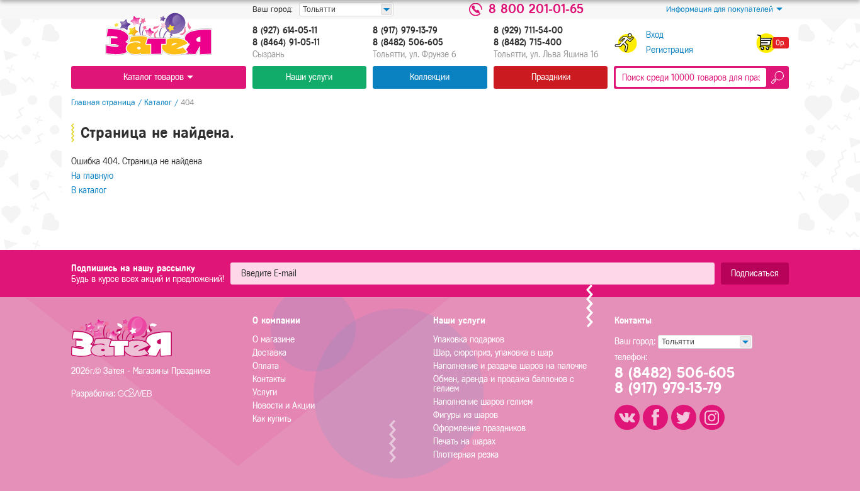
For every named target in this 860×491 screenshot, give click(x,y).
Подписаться (755, 273)
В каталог (88, 190)
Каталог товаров (153, 77)
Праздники (550, 77)
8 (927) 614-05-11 (284, 30)
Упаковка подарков (468, 339)
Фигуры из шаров (465, 415)
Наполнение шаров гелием (483, 402)
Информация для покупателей (719, 9)
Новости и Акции (283, 405)
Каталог (158, 102)
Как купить (271, 419)
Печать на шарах (464, 441)
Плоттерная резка (466, 455)
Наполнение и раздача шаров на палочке (510, 366)
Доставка (269, 353)
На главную (92, 176)
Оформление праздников (479, 428)
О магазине (273, 339)
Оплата (265, 366)
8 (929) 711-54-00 (528, 30)
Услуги (264, 392)
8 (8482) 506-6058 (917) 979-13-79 (674, 380)
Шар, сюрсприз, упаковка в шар (493, 353)
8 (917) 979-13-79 (405, 30)
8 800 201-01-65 (536, 9)
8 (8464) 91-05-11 (286, 42)
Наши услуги (309, 77)
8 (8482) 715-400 (528, 42)
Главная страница (103, 102)
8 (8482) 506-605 (408, 42)
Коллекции (430, 77)
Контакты (269, 379)
